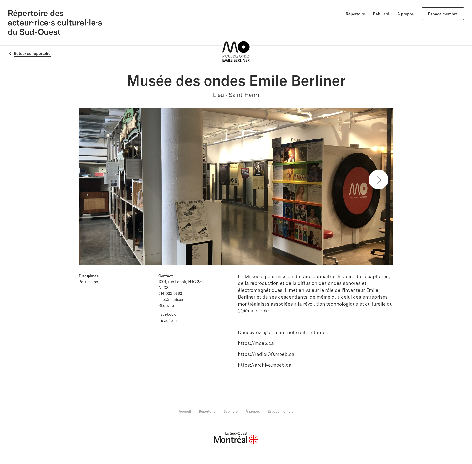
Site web (166, 305)
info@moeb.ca (170, 299)
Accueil (185, 411)
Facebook (167, 314)
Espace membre (443, 13)
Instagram (167, 320)
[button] (378, 179)
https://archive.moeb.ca (264, 365)
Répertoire (355, 13)
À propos (405, 13)
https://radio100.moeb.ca (266, 354)
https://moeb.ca (256, 343)
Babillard (381, 13)
